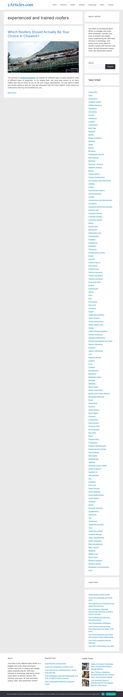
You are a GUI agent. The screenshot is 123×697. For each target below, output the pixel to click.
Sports (90, 505)
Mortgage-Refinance (96, 397)
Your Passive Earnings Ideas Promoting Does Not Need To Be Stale (101, 628)
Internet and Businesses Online (100, 341)
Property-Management (97, 446)
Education (92, 246)
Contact (110, 5)
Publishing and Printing (97, 449)
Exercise (91, 259)
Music (102, 5)
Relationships (93, 459)
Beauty (91, 135)
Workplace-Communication (98, 567)
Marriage (91, 380)
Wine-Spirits (93, 557)
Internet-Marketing (95, 344)
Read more (12, 93)
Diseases (91, 239)
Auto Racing (93, 125)
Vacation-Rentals (95, 534)
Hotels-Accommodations (98, 331)
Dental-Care (93, 226)
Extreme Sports (94, 262)
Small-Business (94, 492)
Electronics (92, 249)
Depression (92, 230)
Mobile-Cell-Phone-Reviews (99, 393)
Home (55, 5)
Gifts (90, 295)
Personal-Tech (94, 426)
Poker (90, 436)
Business (63, 5)
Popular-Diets (93, 439)
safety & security (94, 469)
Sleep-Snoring (93, 488)
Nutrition (91, 407)
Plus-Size (92, 433)
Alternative (92, 108)
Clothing (91, 184)
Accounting (92, 92)
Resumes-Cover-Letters (97, 465)
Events (91, 256)
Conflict (91, 197)
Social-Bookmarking (96, 495)
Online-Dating (93, 410)
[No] (121, 694)
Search (91, 63)
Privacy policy (111, 694)
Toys (90, 528)
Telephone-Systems (96, 524)
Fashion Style (93, 269)
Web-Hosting (93, 547)
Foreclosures (93, 289)
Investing (91, 348)
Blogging (91, 141)
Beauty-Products (94, 138)
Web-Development (95, 544)
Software (91, 501)
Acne (90, 95)
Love (90, 364)
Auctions (91, 122)
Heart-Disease (94, 318)
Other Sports (93, 413)
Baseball (91, 131)
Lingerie (91, 361)
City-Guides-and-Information (99, 180)
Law (90, 354)
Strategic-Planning (95, 508)
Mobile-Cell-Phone (95, 390)
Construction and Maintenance (100, 200)
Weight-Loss (93, 554)
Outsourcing (93, 420)
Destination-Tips (94, 233)
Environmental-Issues (96, 253)
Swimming (92, 515)
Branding (91, 151)
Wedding (91, 551)
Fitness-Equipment (95, 275)
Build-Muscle (93, 158)
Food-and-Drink (94, 282)
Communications (94, 194)
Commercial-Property (96, 190)
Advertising (92, 99)
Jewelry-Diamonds (95, 351)
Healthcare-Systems (96, 315)
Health (73, 5)
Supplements (93, 511)
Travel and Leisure (95, 531)
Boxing (91, 148)
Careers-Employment (96, 177)
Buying (91, 171)
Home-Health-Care (95, 325)
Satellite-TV (93, 472)
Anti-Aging (92, 112)
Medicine (91, 384)
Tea (89, 518)
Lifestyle (82, 5)
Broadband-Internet (96, 154)
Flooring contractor (95, 279)
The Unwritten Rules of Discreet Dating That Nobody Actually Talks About (102, 682)
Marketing (92, 374)
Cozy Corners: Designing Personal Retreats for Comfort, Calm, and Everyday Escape (102, 674)
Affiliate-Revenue (95, 105)
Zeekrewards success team (99, 594)
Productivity (93, 443)
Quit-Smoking (93, 452)
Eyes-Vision (92, 266)
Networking (92, 403)
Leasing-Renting (94, 357)
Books (90, 144)
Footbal (91, 285)
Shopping (92, 482)
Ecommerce (92, 243)
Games (91, 292)
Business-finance (95, 167)
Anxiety (91, 115)
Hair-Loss (92, 305)
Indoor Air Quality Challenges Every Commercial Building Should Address (102, 666)
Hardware (92, 308)
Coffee (91, 187)
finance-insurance (95, 272)
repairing (91, 462)
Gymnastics (92, 302)
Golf (90, 298)
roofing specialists (27, 78)
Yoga (90, 570)
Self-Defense (93, 475)
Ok (103, 694)
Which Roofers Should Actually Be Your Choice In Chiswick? (38, 34)
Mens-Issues (93, 387)
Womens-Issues (94, 564)
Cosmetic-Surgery (95, 213)
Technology (92, 5)
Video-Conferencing (96, 538)
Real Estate (92, 456)
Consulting (92, 203)
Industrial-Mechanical (96, 338)
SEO (90, 479)
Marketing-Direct (94, 377)
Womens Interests (95, 560)
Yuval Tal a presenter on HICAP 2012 (59, 667)
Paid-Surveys (93, 423)
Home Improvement (96, 321)
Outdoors (92, 416)
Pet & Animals (93, 429)
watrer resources (94, 541)
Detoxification (93, 236)
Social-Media (93, 498)
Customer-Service (95, 220)
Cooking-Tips (93, 210)
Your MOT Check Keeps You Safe (101, 646)
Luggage (91, 367)
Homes (91, 328)
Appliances (92, 118)
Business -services (95, 164)
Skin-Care (92, 485)
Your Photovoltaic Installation (99, 623)
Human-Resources (95, 334)
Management (93, 370)
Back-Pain (92, 128)
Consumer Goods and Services (100, 207)
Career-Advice (94, 174)
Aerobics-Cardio (94, 102)
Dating (90, 223)
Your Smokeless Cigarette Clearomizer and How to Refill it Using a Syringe (100, 611)
